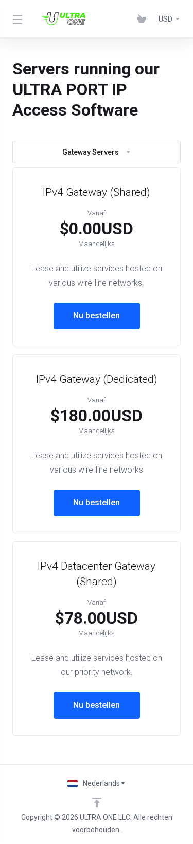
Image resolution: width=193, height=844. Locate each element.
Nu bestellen (96, 316)
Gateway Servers (90, 152)
